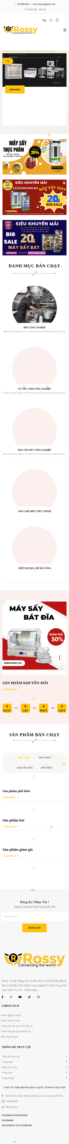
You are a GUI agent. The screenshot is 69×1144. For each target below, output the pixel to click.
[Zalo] (11, 997)
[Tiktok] (29, 997)
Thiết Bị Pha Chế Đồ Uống (34, 568)
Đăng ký (42, 9)
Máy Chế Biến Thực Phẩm (34, 511)
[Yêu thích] (51, 20)
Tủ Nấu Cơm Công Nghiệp (34, 389)
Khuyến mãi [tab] (24, 767)
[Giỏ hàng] (57, 20)
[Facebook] (2, 997)
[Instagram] (38, 997)
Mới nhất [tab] (45, 757)
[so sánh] (44, 20)
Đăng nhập (32, 9)
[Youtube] (20, 997)
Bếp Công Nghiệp (35, 327)
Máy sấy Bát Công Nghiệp (34, 450)
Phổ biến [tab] (46, 767)
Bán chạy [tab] (24, 757)
